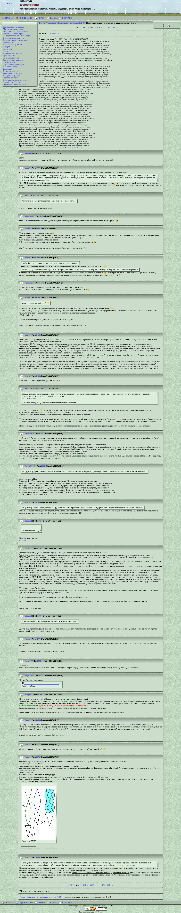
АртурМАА (54, 33)
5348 (42, 675)
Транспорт (7, 49)
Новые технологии (11, 67)
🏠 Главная (8, 18)
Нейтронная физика (11, 76)
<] (73, 27)
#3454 (70, 39)
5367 (38, 745)
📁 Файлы (52, 18)
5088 (37, 195)
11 (101, 27)
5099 (38, 258)
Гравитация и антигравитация (15, 80)
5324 (40, 661)
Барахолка (7, 69)
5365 (38, 720)
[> (117, 27)
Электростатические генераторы (17, 36)
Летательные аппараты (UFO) (71, 23)
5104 (38, 297)
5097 (38, 229)
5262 (39, 521)
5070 (39, 153)
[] (22, 540)
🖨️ (168, 25)
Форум (42, 23)
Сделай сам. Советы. (12, 82)
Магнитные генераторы (13, 29)
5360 (40, 695)
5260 (38, 502)
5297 (38, 639)
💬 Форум (39, 18)
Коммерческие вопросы (13, 60)
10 (98, 27)
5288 (39, 616)
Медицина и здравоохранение (15, 84)
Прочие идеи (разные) (12, 45)
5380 (38, 857)
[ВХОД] (10, 3)
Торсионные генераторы (13, 64)
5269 (40, 548)
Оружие (6, 51)
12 (104, 27)
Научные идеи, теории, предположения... (13, 54)
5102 (42, 283)
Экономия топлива (11, 58)
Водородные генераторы (13, 38)
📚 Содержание (24, 18)
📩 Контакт (65, 18)
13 (108, 27)
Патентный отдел (10, 71)
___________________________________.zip (43, 684)
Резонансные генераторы (13, 27)
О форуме (7, 47)
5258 (43, 466)
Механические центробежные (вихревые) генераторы (15, 32)
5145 (38, 376)
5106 (38, 335)
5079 (38, 168)
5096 (42, 216)
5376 (38, 757)
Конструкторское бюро (12, 73)
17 (114, 27)
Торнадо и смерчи (10, 78)
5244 (42, 434)
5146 (37, 388)
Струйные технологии (12, 62)
